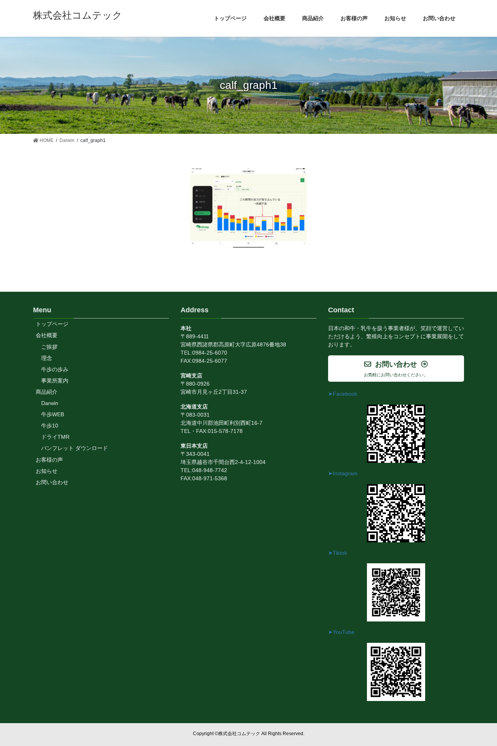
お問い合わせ (52, 482)
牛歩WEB (52, 414)
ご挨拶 (49, 347)
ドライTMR (55, 437)
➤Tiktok (337, 553)
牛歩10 (49, 425)
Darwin (49, 403)
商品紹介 (46, 392)
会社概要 (46, 335)
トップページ (52, 324)
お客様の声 (49, 460)
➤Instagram (343, 473)
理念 (46, 358)
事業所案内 (54, 380)
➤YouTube (341, 632)
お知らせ (46, 471)
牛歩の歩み (54, 369)
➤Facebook (342, 394)
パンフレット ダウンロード (74, 448)
